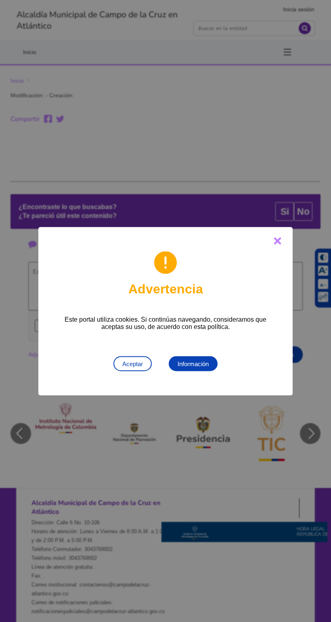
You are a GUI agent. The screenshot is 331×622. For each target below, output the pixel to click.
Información (193, 363)
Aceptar (132, 363)
